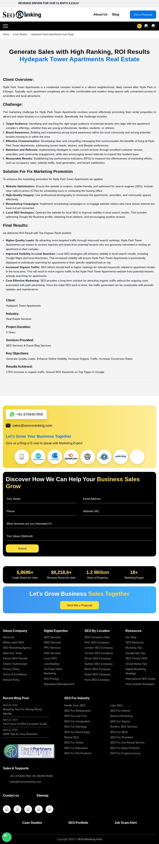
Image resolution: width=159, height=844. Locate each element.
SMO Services (52, 642)
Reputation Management (59, 684)
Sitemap (42, 795)
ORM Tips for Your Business (20, 732)
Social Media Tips (136, 663)
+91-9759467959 (29, 414)
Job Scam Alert (125, 822)
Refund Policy (11, 679)
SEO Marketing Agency (17, 647)
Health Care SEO (74, 705)
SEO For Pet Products (77, 753)
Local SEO (50, 658)
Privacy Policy (11, 669)
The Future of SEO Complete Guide (25, 721)
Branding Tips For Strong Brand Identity (22, 709)
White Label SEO (13, 642)
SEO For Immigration (77, 721)
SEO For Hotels (73, 742)
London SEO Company (99, 647)
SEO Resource (134, 642)
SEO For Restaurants (77, 710)
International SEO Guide (140, 678)
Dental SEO (71, 737)
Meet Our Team (12, 653)
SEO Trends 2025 (136, 658)
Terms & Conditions (15, 674)
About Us (100, 14)
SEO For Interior (120, 710)
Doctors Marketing (121, 715)
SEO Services (52, 637)
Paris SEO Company (97, 679)
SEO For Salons (120, 721)
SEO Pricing (51, 678)
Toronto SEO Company (99, 653)
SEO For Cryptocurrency (125, 753)
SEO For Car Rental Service (127, 742)
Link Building (51, 663)
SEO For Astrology (75, 726)
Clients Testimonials (15, 663)
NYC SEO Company (97, 642)
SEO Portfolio (78, 822)
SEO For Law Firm (75, 715)
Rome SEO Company (98, 658)
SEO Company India (97, 637)
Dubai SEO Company (98, 674)
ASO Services (52, 653)
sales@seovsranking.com (32, 426)
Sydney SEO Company (99, 663)
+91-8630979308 (42, 776)
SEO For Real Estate (77, 732)
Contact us (11, 795)
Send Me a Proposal (79, 605)
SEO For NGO (119, 732)
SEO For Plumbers (121, 737)
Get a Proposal (143, 14)
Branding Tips (133, 647)
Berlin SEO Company (98, 669)
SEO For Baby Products (124, 748)
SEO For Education (76, 748)
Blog (115, 14)
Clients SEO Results (15, 658)
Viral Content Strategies (140, 684)
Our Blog (130, 637)
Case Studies (32, 822)
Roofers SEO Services (123, 726)
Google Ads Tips (135, 653)
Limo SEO (116, 705)
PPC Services (52, 647)
